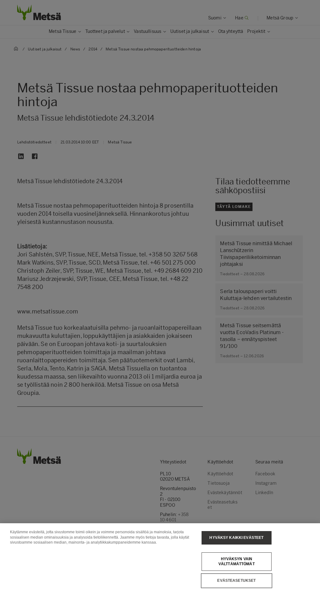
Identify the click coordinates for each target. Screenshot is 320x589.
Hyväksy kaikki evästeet (236, 537)
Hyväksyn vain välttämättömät (236, 561)
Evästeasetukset (236, 580)
